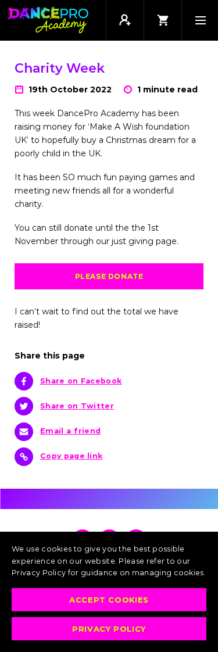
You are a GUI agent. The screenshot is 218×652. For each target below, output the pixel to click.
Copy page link (71, 456)
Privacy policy (109, 628)
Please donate (109, 276)
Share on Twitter (77, 406)
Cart (162, 20)
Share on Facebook (80, 381)
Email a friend (70, 431)
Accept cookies (109, 599)
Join (125, 20)
